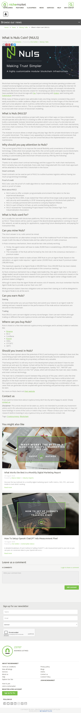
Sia (34, 93)
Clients (42, 672)
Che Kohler (34, 42)
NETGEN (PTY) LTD (46, 711)
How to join (6, 684)
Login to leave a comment (70, 567)
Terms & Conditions (9, 667)
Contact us (44, 674)
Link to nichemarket (9, 686)
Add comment (72, 587)
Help (3, 677)
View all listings (7, 669)
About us (5, 674)
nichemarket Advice (27, 544)
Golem (56, 93)
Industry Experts (28, 478)
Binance (9, 331)
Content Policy (45, 677)
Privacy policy (45, 667)
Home (6, 27)
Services (5, 672)
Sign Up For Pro (9, 693)
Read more (8, 487)
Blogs (42, 669)
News (14, 27)
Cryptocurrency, (13, 416)
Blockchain (24, 416)
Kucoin (9, 338)
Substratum (6, 95)
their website (29, 391)
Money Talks (23, 27)
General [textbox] (6, 625)
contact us (6, 402)
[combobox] (40, 624)
